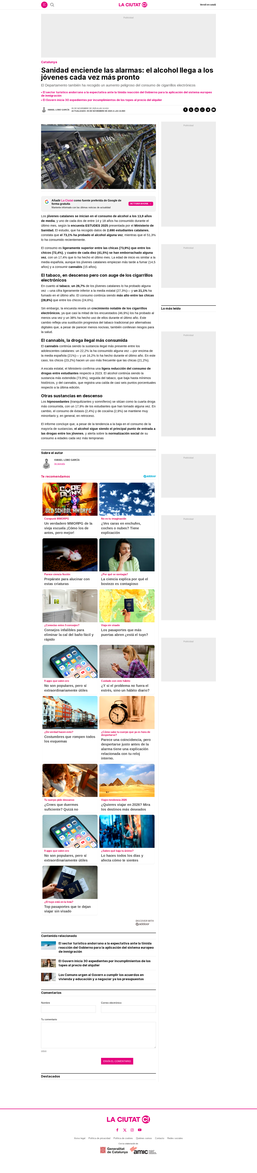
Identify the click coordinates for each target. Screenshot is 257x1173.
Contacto (159, 1138)
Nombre (45, 1002)
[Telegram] (208, 109)
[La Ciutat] (133, 4)
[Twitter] (191, 109)
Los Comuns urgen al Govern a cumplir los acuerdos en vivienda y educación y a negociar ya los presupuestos (101, 977)
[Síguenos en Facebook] (117, 1129)
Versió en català (208, 4)
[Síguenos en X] (125, 1129)
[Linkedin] (196, 109)
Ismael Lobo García (58, 110)
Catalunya (49, 62)
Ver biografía (59, 464)
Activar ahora (139, 203)
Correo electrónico (111, 1002)
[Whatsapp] (202, 109)
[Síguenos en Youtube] (139, 1129)
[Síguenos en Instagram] (132, 1129)
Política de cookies (123, 1138)
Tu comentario (49, 1019)
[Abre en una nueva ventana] (114, 1150)
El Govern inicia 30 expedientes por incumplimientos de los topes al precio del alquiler (102, 100)
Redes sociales (175, 1138)
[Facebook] (185, 109)
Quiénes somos (144, 1138)
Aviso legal (79, 1138)
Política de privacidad (99, 1138)
